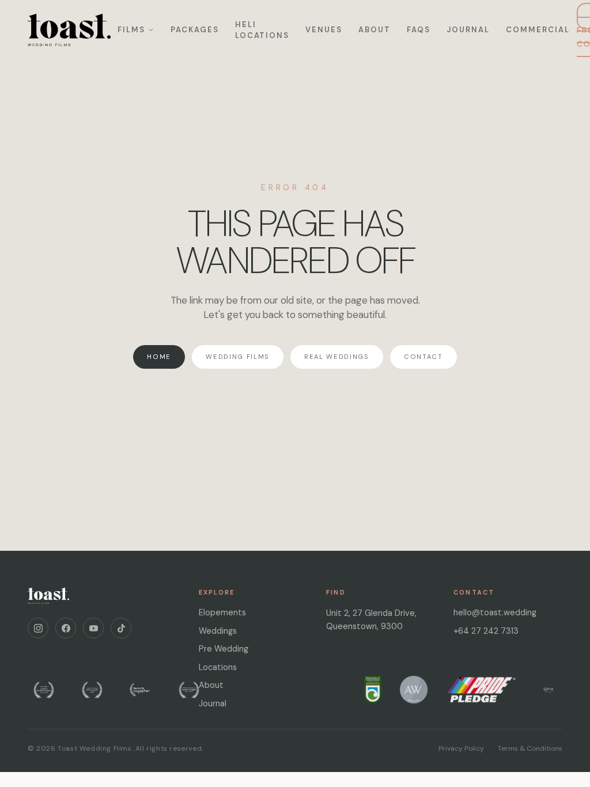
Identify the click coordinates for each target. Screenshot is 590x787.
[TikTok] (121, 628)
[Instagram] (38, 628)
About (374, 30)
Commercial (538, 30)
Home (159, 357)
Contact (423, 357)
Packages (195, 30)
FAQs (418, 30)
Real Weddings (336, 357)
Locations (218, 667)
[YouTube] (93, 628)
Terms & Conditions (530, 748)
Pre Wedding (223, 649)
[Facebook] (65, 628)
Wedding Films (238, 357)
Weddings (218, 631)
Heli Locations (262, 30)
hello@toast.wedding (494, 612)
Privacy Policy (461, 748)
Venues (323, 30)
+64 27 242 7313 (486, 631)
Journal (468, 30)
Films (131, 30)
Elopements (222, 612)
